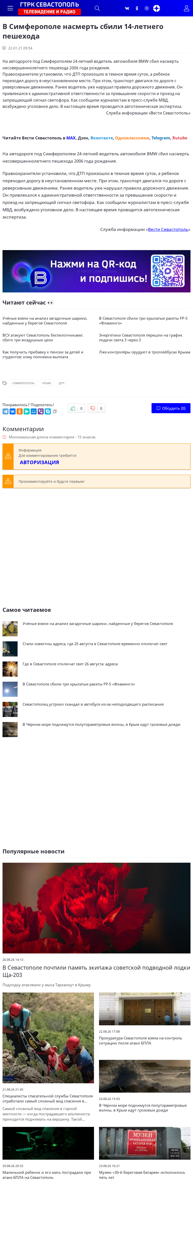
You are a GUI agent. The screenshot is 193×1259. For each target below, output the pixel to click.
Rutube (179, 138)
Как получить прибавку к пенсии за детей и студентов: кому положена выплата (43, 354)
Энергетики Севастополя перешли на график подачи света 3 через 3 (140, 338)
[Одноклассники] (137, 8)
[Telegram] (6, 411)
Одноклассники (132, 138)
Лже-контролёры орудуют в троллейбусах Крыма (144, 352)
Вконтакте (101, 138)
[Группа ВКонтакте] (127, 8)
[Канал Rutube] (147, 8)
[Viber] (41, 411)
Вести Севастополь (169, 113)
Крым (46, 383)
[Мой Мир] (34, 411)
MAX (71, 138)
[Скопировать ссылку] (55, 411)
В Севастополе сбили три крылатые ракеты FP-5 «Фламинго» (143, 321)
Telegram (161, 138)
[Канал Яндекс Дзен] (156, 8)
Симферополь (23, 383)
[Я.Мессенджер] (27, 411)
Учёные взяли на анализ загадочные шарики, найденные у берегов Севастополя (45, 321)
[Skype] (48, 411)
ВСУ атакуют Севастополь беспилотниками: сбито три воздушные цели (43, 338)
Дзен (83, 138)
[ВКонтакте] (13, 411)
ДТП (61, 383)
